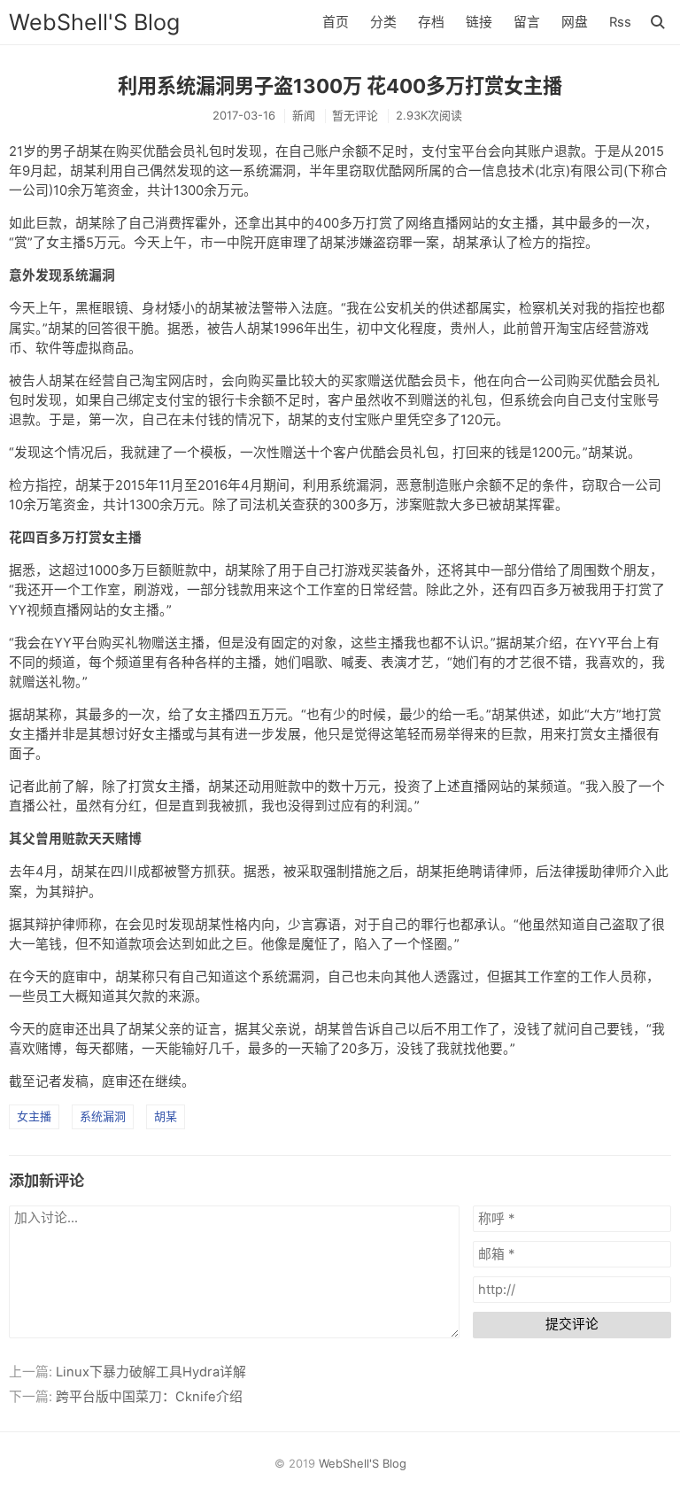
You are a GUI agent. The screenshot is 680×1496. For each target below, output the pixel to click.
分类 (383, 22)
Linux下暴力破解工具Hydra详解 (151, 1372)
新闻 (303, 115)
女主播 (34, 1116)
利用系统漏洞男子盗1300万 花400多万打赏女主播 (340, 85)
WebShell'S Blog (94, 22)
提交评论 (572, 1324)
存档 (431, 22)
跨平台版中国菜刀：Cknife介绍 (149, 1397)
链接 (479, 22)
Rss (620, 22)
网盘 (574, 22)
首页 (335, 22)
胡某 (165, 1116)
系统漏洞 (103, 1116)
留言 (527, 22)
